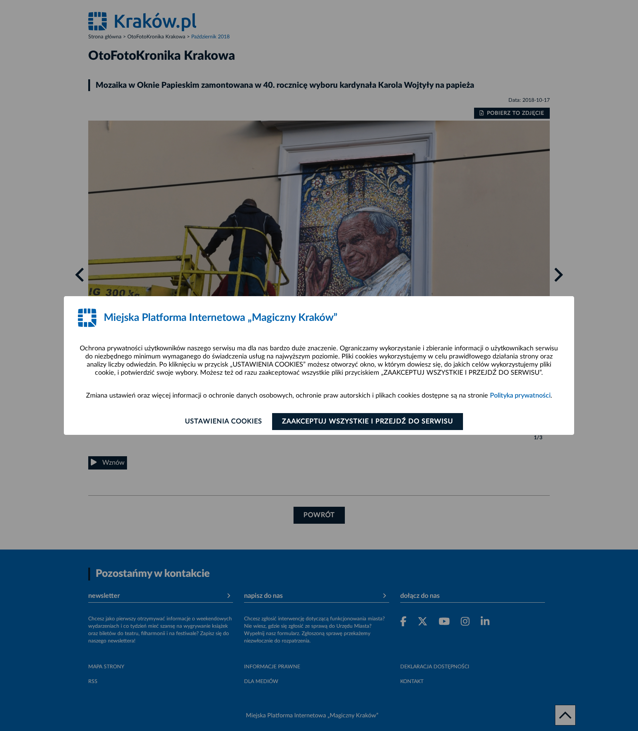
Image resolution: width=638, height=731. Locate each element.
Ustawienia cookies (223, 421)
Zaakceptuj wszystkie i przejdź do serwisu (367, 421)
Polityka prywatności (520, 395)
